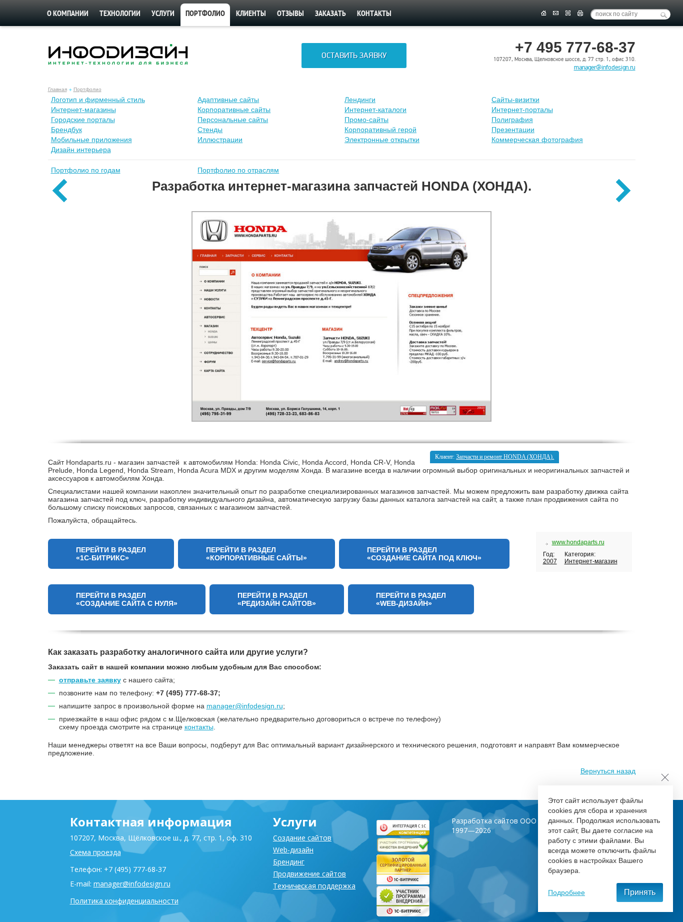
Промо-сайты (366, 120)
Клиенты (251, 14)
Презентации (513, 130)
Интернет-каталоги (375, 110)
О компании (67, 14)
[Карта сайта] (568, 14)
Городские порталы (83, 120)
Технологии (120, 14)
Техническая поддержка (314, 885)
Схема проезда (95, 852)
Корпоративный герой (380, 130)
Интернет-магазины (83, 110)
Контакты (374, 14)
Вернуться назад (608, 771)
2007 (550, 561)
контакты (199, 727)
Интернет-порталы (522, 110)
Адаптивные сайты (228, 100)
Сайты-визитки (516, 100)
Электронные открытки (382, 140)
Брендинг (288, 861)
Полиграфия (512, 120)
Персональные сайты (233, 120)
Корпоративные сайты (234, 110)
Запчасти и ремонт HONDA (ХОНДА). (505, 456)
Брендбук (66, 130)
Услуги (163, 14)
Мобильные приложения (91, 140)
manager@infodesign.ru (605, 68)
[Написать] (555, 14)
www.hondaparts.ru (578, 542)
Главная (57, 89)
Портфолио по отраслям (238, 170)
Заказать (330, 14)
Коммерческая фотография (537, 140)
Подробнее (566, 892)
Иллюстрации (220, 140)
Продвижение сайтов (309, 873)
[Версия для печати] (580, 14)
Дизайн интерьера (81, 150)
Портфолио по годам (85, 170)
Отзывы (290, 14)
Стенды (210, 130)
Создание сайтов (302, 837)
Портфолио (88, 89)
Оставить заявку (354, 56)
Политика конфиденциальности (124, 900)
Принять (640, 892)
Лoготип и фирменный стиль (98, 100)
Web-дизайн (293, 849)
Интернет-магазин (591, 561)
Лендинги (360, 100)
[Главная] (543, 14)
